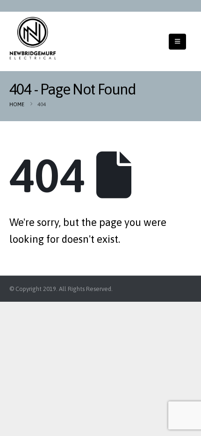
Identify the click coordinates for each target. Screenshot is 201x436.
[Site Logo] (32, 38)
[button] (177, 42)
